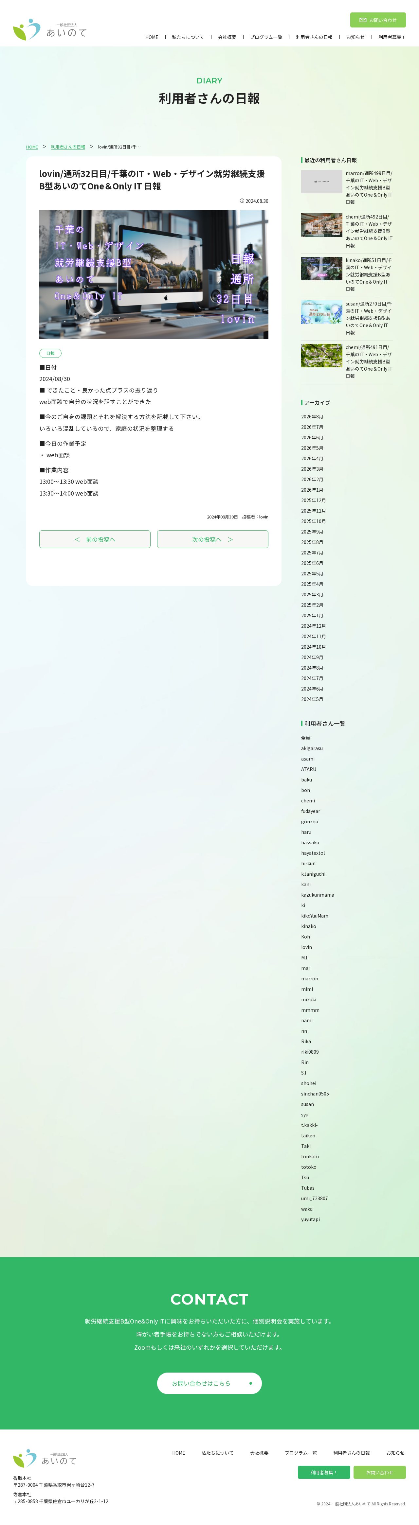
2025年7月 (312, 552)
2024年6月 (312, 688)
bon (305, 790)
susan (307, 1104)
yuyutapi (310, 1219)
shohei (308, 1083)
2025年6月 (312, 563)
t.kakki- (309, 1125)
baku (306, 779)
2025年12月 (313, 500)
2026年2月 (312, 479)
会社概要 (227, 37)
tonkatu (310, 1156)
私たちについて (188, 37)
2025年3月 (312, 594)
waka (307, 1208)
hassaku (310, 842)
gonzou (309, 821)
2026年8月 (312, 416)
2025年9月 (312, 531)
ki (303, 905)
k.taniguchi (313, 873)
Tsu (305, 1177)
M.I (304, 957)
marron (309, 978)
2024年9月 (312, 657)
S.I (303, 1072)
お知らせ (355, 37)
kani (306, 884)
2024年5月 (312, 699)
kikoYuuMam (314, 915)
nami (307, 1020)
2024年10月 (313, 646)
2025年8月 (312, 542)
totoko (309, 1167)
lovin (263, 517)
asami (308, 758)
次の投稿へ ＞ (212, 539)
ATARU (308, 769)
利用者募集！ (392, 37)
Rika (306, 1041)
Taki (306, 1146)
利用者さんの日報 (314, 37)
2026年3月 (312, 468)
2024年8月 (312, 667)
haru (306, 832)
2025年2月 (312, 605)
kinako (308, 926)
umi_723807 (314, 1198)
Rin (305, 1062)
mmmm (310, 1010)
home (151, 37)
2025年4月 (312, 584)
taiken (308, 1135)
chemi (308, 800)
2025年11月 (313, 510)
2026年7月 (312, 427)
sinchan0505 (315, 1093)
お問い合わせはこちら (201, 1383)
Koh (305, 936)
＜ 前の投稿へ (95, 539)
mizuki (308, 999)
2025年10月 (313, 521)
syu (304, 1114)
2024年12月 (313, 625)
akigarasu (312, 748)
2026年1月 (312, 489)
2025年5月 (312, 573)
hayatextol (313, 853)
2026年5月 (312, 448)
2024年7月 (312, 678)
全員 (305, 737)
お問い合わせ (379, 1472)
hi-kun (308, 863)
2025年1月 (312, 615)
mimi (307, 989)
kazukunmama (317, 894)
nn (304, 1030)
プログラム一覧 (266, 37)
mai (305, 968)
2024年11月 (313, 636)
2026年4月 (312, 458)
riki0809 (310, 1051)
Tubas (308, 1187)
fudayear (310, 811)
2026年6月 (312, 437)
